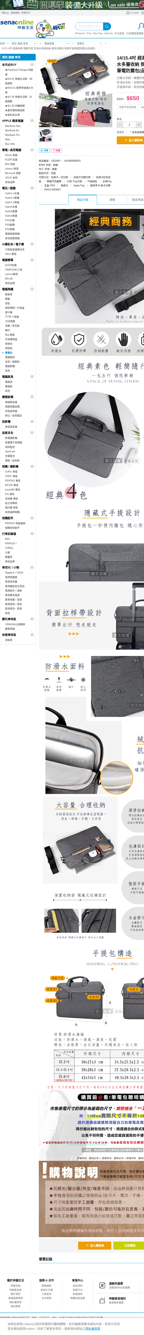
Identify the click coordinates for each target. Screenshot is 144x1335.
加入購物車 (97, 1245)
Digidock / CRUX (14, 572)
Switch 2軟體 (12, 197)
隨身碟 (8, 294)
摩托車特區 (9, 619)
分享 (45, 150)
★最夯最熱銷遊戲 (15, 110)
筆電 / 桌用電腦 (11, 150)
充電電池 (10, 456)
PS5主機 (10, 220)
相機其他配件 (12, 527)
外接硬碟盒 (11, 339)
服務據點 (15, 13)
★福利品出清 (12, 114)
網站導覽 (15, 1306)
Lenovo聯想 (11, 274)
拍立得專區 (11, 503)
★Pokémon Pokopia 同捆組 (19, 72)
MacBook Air (12, 130)
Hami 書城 (10, 254)
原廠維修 (77, 1294)
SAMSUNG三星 (13, 269)
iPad (89, 33)
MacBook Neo (12, 126)
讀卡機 (8, 312)
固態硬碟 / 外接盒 (14, 307)
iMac (7, 139)
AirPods (108, 33)
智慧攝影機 (11, 438)
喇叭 (7, 330)
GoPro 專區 (11, 471)
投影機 (6, 421)
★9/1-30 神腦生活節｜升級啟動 (18, 99)
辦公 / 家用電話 (13, 415)
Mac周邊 (10, 334)
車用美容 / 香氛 (13, 604)
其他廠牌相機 (12, 512)
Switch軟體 (11, 211)
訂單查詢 (46, 1294)
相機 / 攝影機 (10, 466)
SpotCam (10, 451)
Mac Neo (98, 33)
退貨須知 (77, 1285)
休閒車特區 (9, 634)
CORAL (9, 548)
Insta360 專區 (12, 489)
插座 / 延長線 (12, 460)
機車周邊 (10, 628)
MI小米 (9, 278)
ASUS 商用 (11, 177)
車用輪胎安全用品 (15, 586)
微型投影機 (11, 426)
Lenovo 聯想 (12, 168)
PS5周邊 (10, 229)
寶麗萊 (8, 557)
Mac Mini (10, 144)
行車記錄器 (9, 533)
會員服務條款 (15, 1298)
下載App (5, 13)
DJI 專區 (9, 494)
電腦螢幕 (7, 260)
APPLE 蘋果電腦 (12, 120)
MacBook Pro (12, 135)
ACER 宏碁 (11, 159)
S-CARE (134, 13)
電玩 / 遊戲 (9, 188)
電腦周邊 (49, 43)
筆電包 (80, 43)
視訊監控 (10, 447)
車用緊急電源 (12, 595)
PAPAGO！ (11, 543)
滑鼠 (7, 303)
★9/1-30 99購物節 (15, 105)
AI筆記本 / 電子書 (13, 244)
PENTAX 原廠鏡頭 (15, 523)
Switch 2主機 (12, 193)
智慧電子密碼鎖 (13, 442)
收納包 (8, 343)
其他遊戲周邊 (12, 238)
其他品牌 (10, 182)
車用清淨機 (11, 581)
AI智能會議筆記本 (15, 249)
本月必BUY (9, 64)
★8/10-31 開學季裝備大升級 (19, 90)
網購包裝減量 (77, 1298)
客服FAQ (77, 1289)
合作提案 (46, 1298)
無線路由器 (11, 402)
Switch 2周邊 (12, 202)
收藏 (58, 150)
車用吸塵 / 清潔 (13, 599)
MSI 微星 (10, 164)
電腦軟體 (10, 366)
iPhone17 (80, 33)
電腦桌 (8, 381)
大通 (7, 552)
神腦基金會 (15, 1289)
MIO (7, 539)
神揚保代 (25, 13)
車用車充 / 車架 (13, 608)
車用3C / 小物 (10, 567)
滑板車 (8, 640)
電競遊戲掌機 (12, 233)
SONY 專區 (11, 476)
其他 (7, 370)
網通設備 (7, 396)
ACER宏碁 (11, 265)
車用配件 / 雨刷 (13, 590)
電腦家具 (7, 376)
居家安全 (7, 432)
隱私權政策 (15, 1302)
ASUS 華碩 (11, 155)
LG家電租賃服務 (134, 33)
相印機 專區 (11, 507)
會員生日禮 (46, 1289)
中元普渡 (119, 33)
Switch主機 (11, 206)
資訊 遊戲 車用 (20, 43)
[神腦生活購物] (33, 27)
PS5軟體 (10, 224)
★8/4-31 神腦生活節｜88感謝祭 (18, 81)
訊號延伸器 (11, 411)
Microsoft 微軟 (13, 173)
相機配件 (7, 518)
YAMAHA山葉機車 (15, 624)
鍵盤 (7, 298)
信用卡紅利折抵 (127, 107)
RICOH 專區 (11, 485)
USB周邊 (10, 321)
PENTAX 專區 (12, 480)
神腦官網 (15, 1285)
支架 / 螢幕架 (12, 361)
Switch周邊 (11, 215)
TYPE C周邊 (12, 316)
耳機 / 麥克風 (12, 325)
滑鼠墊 (8, 348)
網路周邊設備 (12, 406)
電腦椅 (8, 386)
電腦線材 (10, 357)
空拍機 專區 (11, 498)
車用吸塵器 (11, 577)
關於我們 (15, 1294)
